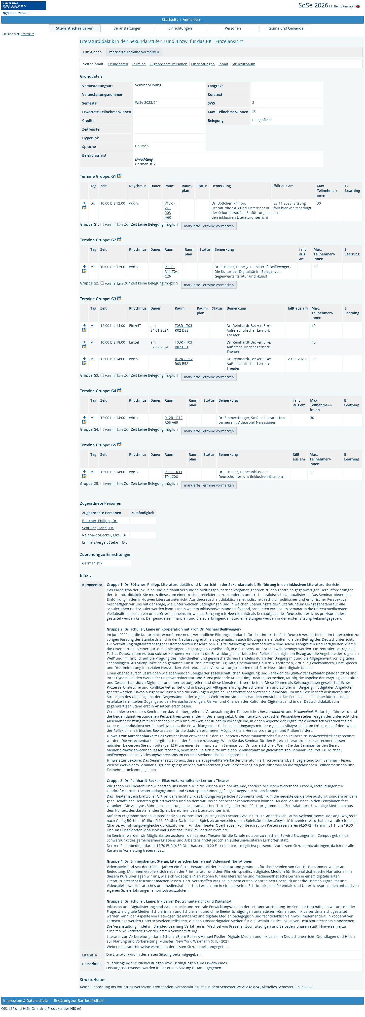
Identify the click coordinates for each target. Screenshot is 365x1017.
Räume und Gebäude (285, 28)
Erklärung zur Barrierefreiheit (79, 1000)
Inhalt (223, 64)
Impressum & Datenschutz (25, 1000)
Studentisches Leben (75, 28)
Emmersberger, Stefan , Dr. (104, 542)
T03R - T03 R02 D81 (183, 344)
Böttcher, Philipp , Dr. (99, 520)
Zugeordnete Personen (168, 64)
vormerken (114, 224)
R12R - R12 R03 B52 (184, 361)
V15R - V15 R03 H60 (170, 210)
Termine (139, 64)
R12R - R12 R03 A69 (173, 420)
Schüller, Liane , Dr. (98, 528)
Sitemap (347, 6)
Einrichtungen (180, 28)
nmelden (191, 19)
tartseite (170, 19)
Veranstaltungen (127, 28)
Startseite (27, 34)
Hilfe (334, 6)
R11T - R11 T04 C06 (173, 474)
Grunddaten (118, 64)
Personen (233, 28)
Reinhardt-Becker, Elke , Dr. (104, 535)
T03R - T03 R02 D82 (183, 328)
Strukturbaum (243, 64)
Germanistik (92, 563)
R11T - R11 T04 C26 (171, 271)
